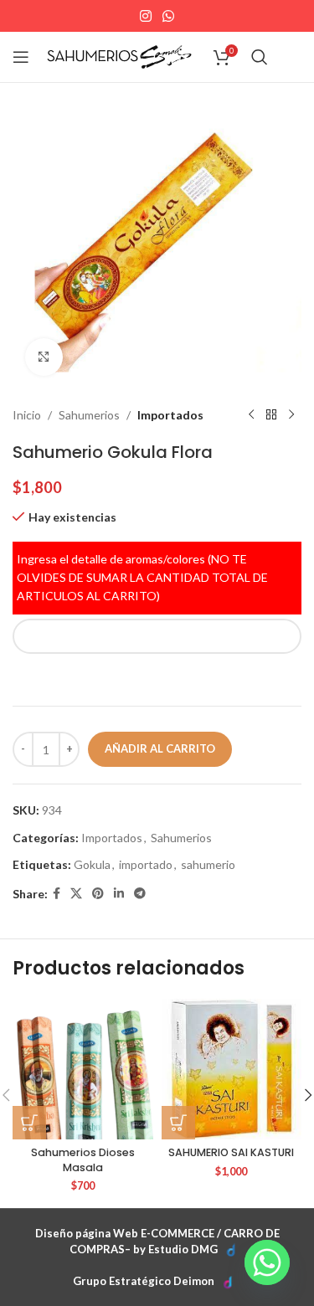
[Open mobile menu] (21, 57)
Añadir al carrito (160, 748)
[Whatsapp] (267, 1262)
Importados (170, 415)
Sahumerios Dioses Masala (83, 1160)
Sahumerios (89, 415)
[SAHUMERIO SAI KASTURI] (232, 1069)
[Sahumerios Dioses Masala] (83, 1069)
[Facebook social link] (56, 893)
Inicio (27, 415)
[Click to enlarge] (44, 357)
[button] (29, 1122)
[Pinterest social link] (98, 893)
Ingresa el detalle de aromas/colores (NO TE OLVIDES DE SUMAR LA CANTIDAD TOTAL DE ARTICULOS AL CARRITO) (142, 578)
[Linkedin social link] (119, 893)
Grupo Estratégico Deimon (143, 1281)
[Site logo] (119, 56)
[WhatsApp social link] (168, 15)
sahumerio (208, 864)
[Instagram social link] (145, 15)
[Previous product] (251, 415)
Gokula (92, 864)
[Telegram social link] (140, 893)
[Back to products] (271, 415)
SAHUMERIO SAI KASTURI (231, 1152)
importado (145, 864)
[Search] (259, 57)
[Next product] (291, 415)
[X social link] (76, 893)
